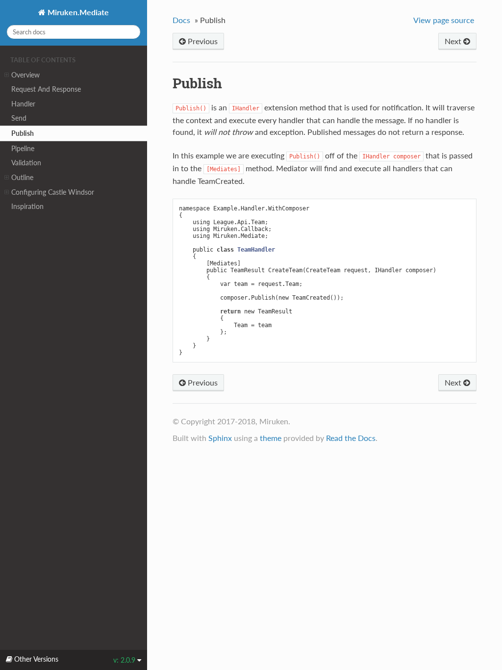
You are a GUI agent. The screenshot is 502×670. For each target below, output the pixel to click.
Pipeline (22, 148)
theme (270, 437)
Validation (26, 162)
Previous (202, 41)
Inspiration (27, 206)
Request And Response (46, 89)
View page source (443, 20)
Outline (22, 177)
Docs (181, 20)
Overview (25, 75)
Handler (23, 104)
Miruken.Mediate (77, 12)
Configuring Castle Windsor (52, 192)
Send (18, 118)
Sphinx (220, 437)
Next (454, 41)
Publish (22, 133)
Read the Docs (351, 437)
